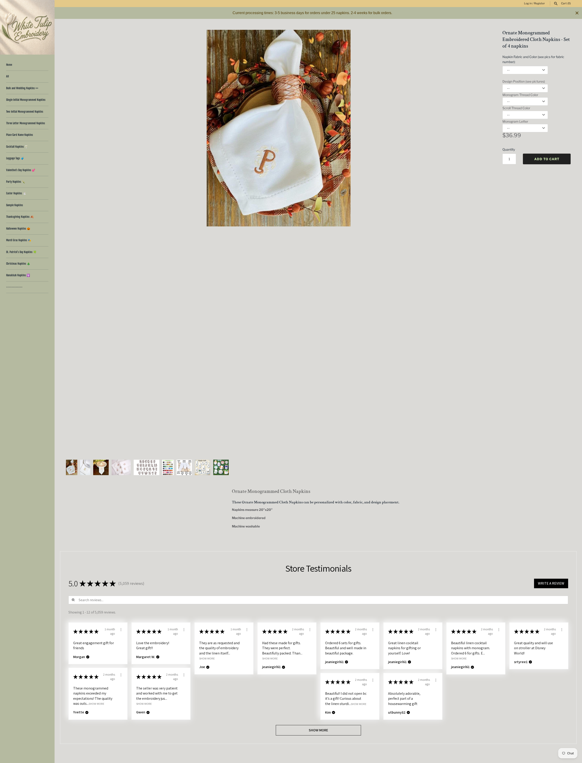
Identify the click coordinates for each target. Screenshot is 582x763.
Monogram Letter (515, 121)
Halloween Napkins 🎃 (18, 228)
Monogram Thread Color (520, 95)
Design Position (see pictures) (523, 81)
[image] (278, 128)
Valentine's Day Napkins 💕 (20, 170)
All (7, 76)
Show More (207, 658)
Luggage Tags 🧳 (15, 158)
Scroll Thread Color (516, 108)
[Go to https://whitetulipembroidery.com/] (27, 27)
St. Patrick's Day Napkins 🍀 (21, 252)
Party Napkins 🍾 (15, 181)
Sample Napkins (14, 205)
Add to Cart (546, 159)
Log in (528, 3)
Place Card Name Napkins (19, 135)
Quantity (508, 149)
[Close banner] (577, 13)
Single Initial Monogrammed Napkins (25, 99)
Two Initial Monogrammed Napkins (24, 111)
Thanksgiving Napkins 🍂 (20, 216)
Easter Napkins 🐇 (16, 193)
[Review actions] (121, 629)
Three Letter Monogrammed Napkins (25, 123)
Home (9, 64)
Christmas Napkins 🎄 (18, 263)
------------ (14, 287)
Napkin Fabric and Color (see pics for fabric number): (533, 59)
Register (539, 3)
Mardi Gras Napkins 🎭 (18, 240)
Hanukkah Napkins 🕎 (18, 275)
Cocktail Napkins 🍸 (17, 146)
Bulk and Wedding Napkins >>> (22, 88)
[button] (481, 242)
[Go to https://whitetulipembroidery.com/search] (556, 3)
